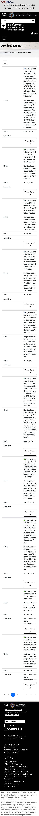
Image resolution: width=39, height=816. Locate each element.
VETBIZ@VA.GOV (12, 745)
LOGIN (35, 34)
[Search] (33, 21)
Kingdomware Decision (15, 769)
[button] (33, 8)
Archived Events (24, 53)
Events (12, 53)
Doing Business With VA (15, 781)
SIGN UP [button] (13, 726)
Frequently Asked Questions (17, 767)
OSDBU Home (10, 762)
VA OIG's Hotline (12, 784)
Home (5, 53)
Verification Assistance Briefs (18, 772)
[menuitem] (34, 33)
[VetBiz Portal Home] (8, 2)
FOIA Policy (10, 786)
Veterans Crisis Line (13, 710)
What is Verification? (14, 764)
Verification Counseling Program (19, 774)
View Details (30, 142)
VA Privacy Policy (12, 715)
